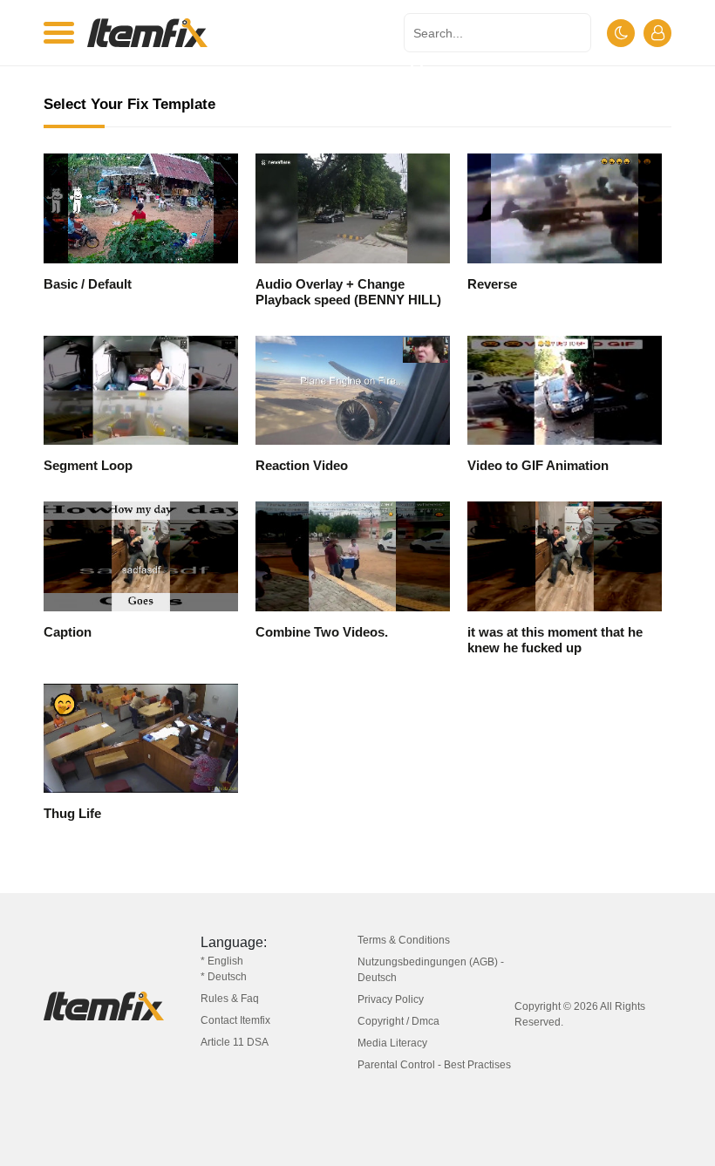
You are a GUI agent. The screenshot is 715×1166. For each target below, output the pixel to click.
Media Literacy (392, 1043)
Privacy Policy (391, 999)
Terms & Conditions (404, 940)
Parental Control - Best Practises (434, 1065)
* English (222, 961)
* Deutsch (224, 977)
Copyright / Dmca (398, 1021)
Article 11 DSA (235, 1042)
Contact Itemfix (235, 1020)
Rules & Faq (230, 998)
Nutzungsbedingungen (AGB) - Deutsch (431, 970)
